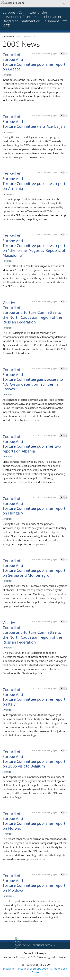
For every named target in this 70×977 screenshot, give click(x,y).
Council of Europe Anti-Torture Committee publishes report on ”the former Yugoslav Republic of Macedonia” (34, 245)
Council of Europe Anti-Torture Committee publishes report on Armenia (34, 181)
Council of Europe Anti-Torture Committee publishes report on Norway (34, 821)
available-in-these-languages (44, 53)
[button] (35, 3)
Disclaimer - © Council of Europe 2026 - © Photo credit (35, 968)
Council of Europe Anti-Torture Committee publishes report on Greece (34, 62)
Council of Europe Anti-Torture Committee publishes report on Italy (34, 697)
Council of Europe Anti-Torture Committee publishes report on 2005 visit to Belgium (34, 759)
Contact (35, 972)
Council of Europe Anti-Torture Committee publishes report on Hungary (34, 506)
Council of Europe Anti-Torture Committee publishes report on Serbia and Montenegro (34, 568)
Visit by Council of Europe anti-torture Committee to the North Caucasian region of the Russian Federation (32, 312)
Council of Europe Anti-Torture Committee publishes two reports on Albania (32, 444)
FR (65, 53)
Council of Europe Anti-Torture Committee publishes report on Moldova (34, 883)
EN (60, 53)
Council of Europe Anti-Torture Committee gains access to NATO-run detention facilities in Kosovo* (33, 379)
